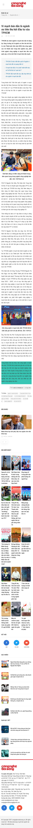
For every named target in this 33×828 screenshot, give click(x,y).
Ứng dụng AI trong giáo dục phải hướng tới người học (26, 475)
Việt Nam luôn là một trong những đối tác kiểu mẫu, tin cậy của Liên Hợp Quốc (15, 477)
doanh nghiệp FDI (8, 401)
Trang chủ (4, 15)
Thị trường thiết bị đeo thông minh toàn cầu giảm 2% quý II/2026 (5, 622)
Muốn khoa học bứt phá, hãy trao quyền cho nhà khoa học (16, 433)
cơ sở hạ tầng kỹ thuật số (20, 396)
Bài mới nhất (6, 450)
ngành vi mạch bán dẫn (13, 393)
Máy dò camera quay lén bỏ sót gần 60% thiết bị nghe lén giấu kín (15, 623)
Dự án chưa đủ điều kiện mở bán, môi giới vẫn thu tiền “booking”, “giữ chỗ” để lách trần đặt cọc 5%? (5, 510)
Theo (20, 388)
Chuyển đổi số (14, 15)
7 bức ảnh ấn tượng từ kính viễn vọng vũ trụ (25, 587)
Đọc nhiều (4, 655)
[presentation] (2, 442)
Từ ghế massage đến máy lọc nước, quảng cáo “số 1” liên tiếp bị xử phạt (25, 623)
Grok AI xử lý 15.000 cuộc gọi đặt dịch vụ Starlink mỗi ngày (26, 548)
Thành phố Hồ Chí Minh (16, 398)
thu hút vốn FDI (17, 401)
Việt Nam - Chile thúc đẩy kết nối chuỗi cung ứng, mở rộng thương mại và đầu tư (5, 589)
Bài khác (4, 409)
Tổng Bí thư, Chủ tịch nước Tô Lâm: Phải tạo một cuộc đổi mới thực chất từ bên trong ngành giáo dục (15, 591)
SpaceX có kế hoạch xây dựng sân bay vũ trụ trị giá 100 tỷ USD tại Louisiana (5, 477)
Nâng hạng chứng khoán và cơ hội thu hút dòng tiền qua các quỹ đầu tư (25, 508)
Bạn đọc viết (5, 720)
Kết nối (3, 634)
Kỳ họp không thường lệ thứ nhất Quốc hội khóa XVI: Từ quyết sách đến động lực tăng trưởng (16, 550)
